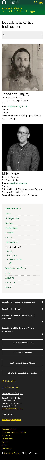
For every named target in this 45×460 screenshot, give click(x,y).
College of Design (12, 393)
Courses (9, 237)
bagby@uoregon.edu (17, 106)
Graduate (9, 223)
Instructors (12, 255)
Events (8, 273)
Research (9, 232)
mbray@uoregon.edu (17, 183)
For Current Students (22, 353)
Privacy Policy (7, 438)
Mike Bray (10, 173)
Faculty (10, 251)
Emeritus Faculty (14, 259)
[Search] (35, 2)
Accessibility (6, 435)
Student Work (11, 227)
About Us (9, 277)
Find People (7, 448)
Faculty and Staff (13, 247)
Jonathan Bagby (15, 94)
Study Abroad (11, 242)
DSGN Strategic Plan (10, 387)
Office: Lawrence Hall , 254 (12, 408)
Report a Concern (9, 429)
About (4, 445)
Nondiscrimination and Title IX (14, 432)
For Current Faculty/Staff (22, 342)
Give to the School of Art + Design (22, 373)
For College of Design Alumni (22, 363)
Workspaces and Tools (15, 268)
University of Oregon (12, 453)
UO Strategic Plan (9, 381)
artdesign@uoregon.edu (11, 419)
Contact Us (10, 282)
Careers (5, 442)
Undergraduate (12, 218)
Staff (9, 263)
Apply (8, 213)
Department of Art (13, 208)
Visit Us (8, 287)
